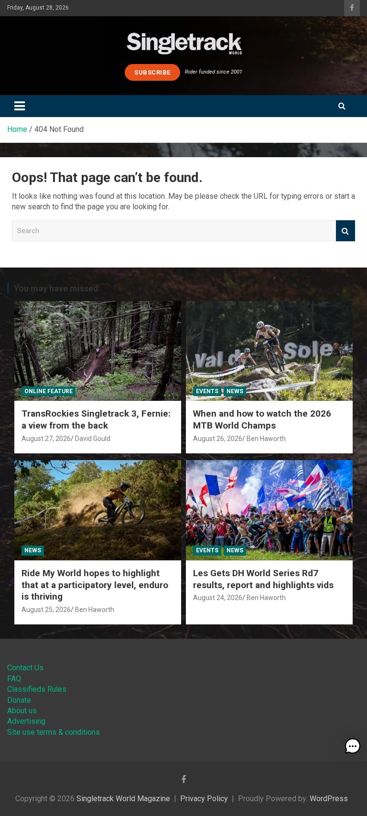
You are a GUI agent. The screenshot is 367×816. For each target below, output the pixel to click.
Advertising (26, 721)
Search (345, 231)
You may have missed (56, 288)
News (235, 391)
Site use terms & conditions (53, 732)
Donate (19, 700)
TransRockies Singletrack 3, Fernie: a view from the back (96, 419)
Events (207, 391)
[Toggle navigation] (19, 106)
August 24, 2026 (217, 597)
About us (22, 710)
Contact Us (25, 667)
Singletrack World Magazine (123, 798)
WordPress (329, 798)
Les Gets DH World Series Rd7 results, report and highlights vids (263, 579)
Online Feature (48, 391)
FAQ (14, 678)
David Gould (92, 438)
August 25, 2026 (46, 609)
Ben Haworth (266, 438)
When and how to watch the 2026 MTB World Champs (262, 419)
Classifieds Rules (36, 689)
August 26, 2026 (217, 438)
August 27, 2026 (46, 438)
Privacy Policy (204, 798)
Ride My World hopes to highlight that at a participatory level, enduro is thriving (95, 585)
